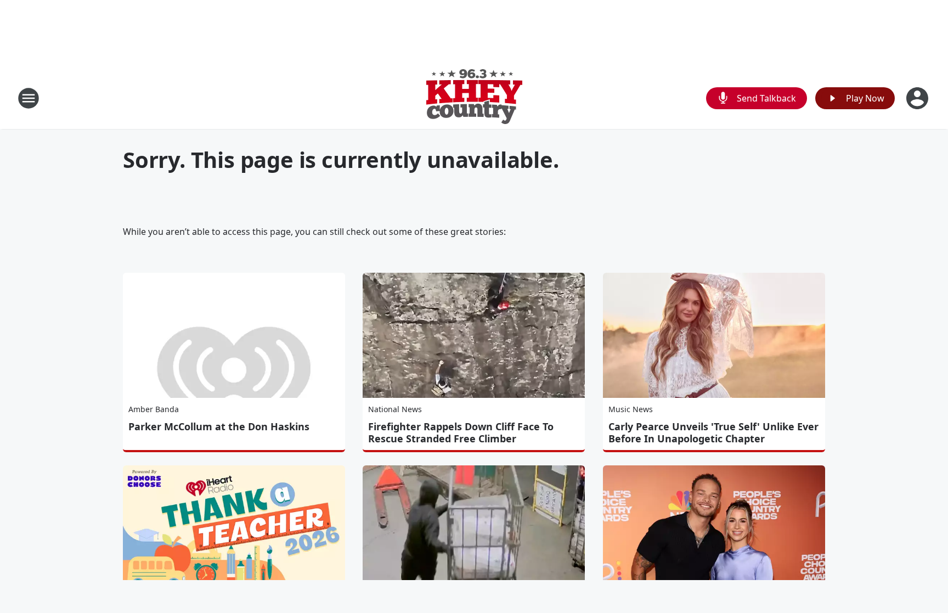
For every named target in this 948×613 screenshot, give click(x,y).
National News (395, 409)
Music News (630, 409)
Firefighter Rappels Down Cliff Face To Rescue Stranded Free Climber (461, 432)
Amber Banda (153, 409)
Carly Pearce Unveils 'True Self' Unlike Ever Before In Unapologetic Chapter (713, 432)
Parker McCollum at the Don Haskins (218, 426)
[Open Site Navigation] (29, 98)
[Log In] (918, 98)
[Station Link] (474, 98)
